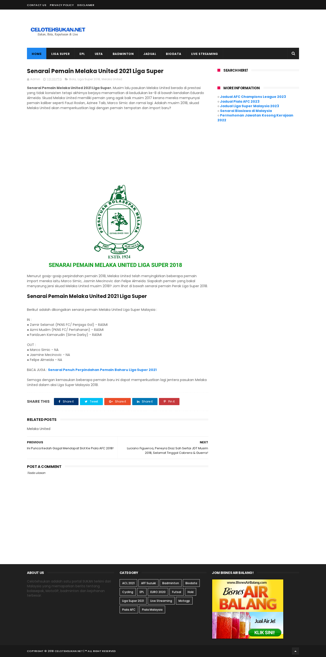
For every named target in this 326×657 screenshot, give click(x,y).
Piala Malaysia (152, 610)
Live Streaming (161, 601)
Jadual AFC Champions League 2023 (253, 96)
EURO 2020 (158, 592)
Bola (72, 79)
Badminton (170, 583)
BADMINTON (123, 54)
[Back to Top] (295, 651)
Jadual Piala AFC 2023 (239, 101)
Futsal (176, 592)
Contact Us (36, 5)
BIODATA (173, 54)
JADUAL (149, 54)
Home (37, 54)
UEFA (99, 54)
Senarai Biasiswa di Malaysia (246, 110)
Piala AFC (129, 610)
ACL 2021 (128, 583)
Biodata (191, 583)
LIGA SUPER (60, 54)
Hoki (191, 592)
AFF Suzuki (148, 583)
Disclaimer (85, 5)
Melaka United (112, 79)
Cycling (127, 592)
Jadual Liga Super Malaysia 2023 (249, 106)
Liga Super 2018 (89, 79)
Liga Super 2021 (133, 601)
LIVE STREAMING (204, 54)
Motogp (184, 601)
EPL (82, 54)
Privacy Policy (62, 5)
